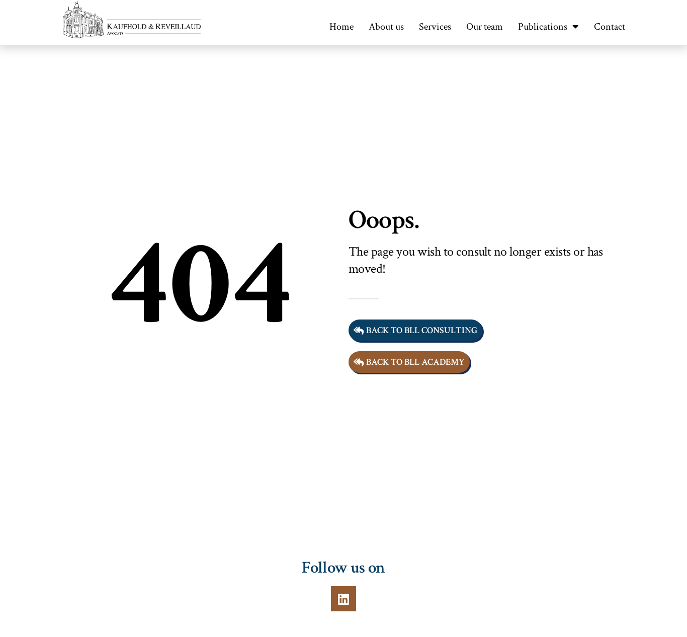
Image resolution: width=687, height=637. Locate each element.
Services (435, 26)
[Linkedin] (343, 598)
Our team (484, 26)
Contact (609, 26)
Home (341, 26)
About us (386, 26)
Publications (542, 26)
